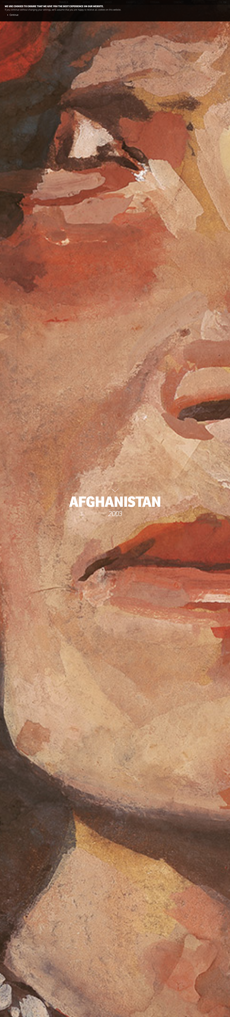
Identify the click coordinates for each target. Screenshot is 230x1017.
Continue (14, 15)
